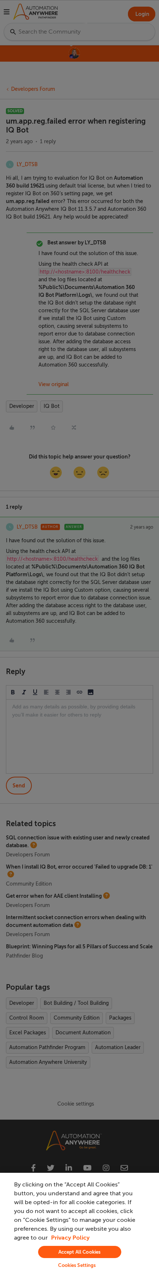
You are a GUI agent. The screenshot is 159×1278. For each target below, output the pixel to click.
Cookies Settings (77, 1265)
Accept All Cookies (79, 1252)
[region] (79, 1225)
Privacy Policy (70, 1237)
